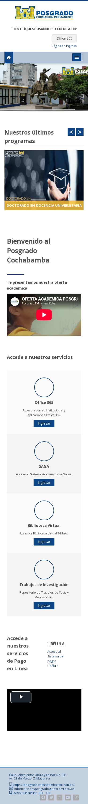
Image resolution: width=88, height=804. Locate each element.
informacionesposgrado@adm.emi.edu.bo (44, 789)
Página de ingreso (64, 46)
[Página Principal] (44, 13)
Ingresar (44, 423)
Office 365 (64, 38)
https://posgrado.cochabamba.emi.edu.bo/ (44, 785)
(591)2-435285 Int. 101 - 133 (31, 793)
